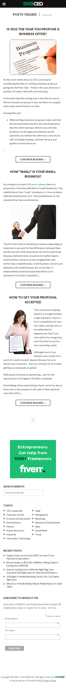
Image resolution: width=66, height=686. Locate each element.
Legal (37, 510)
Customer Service (15, 514)
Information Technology (18, 538)
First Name (32, 631)
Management (41, 514)
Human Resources (15, 530)
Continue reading (33, 159)
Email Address (32, 619)
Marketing (40, 518)
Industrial (11, 534)
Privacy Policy (49, 680)
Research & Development (47, 522)
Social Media (41, 530)
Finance (10, 526)
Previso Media (35, 680)
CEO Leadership (14, 510)
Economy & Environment (18, 518)
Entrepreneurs (13, 522)
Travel (38, 534)
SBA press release (36, 184)
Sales (37, 526)
